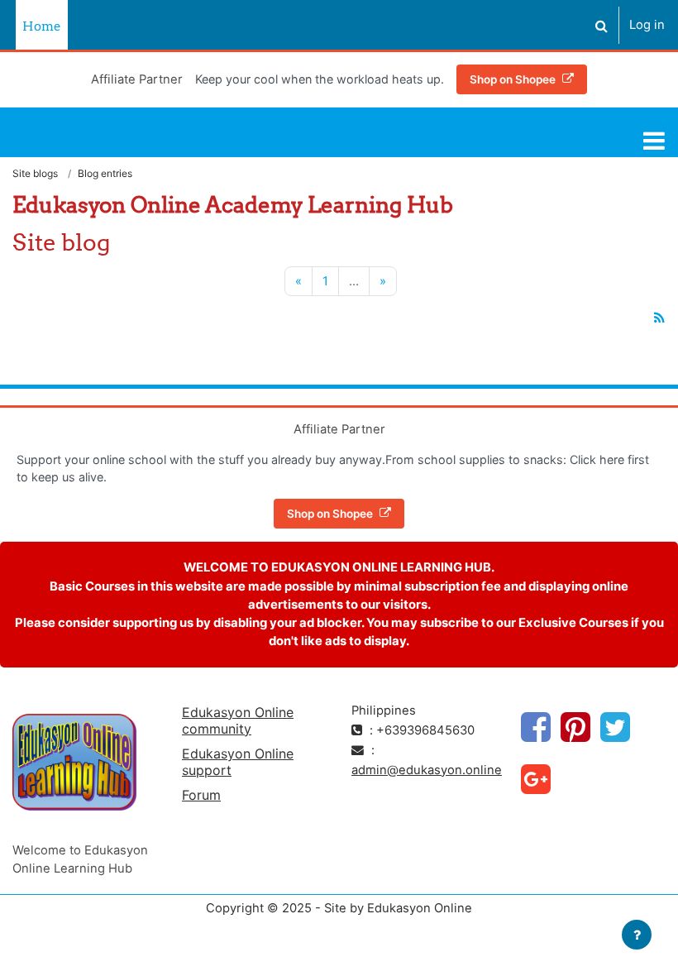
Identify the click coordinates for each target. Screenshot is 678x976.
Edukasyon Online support (238, 761)
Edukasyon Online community (238, 720)
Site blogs (35, 173)
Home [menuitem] (41, 26)
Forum (201, 795)
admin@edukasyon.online (426, 770)
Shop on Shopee (513, 79)
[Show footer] (637, 935)
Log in (647, 24)
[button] (601, 25)
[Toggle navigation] (654, 140)
